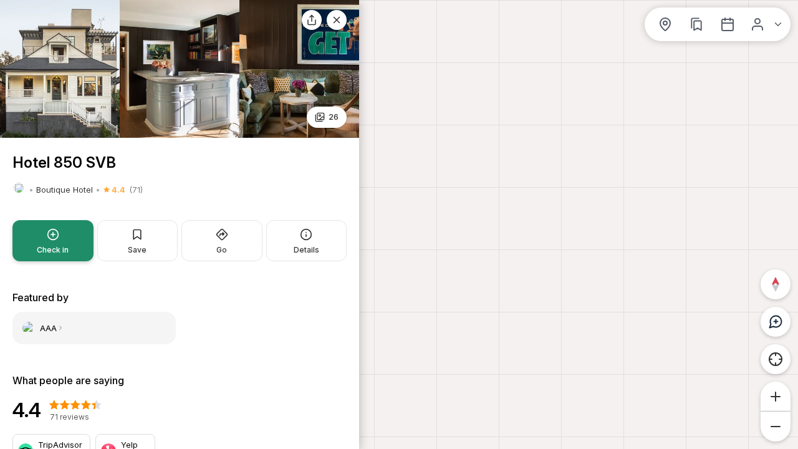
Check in (53, 249)
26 (334, 117)
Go (221, 249)
